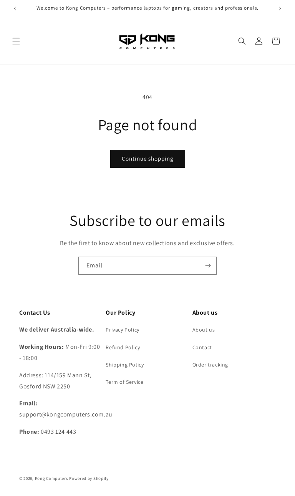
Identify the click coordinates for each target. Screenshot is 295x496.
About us (203, 329)
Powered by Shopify (89, 478)
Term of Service (124, 381)
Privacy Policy (122, 329)
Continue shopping (148, 158)
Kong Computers (51, 478)
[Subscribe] (207, 266)
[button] (16, 41)
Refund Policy (123, 347)
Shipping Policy (125, 364)
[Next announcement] (280, 8)
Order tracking (210, 364)
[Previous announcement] (15, 8)
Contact (202, 347)
